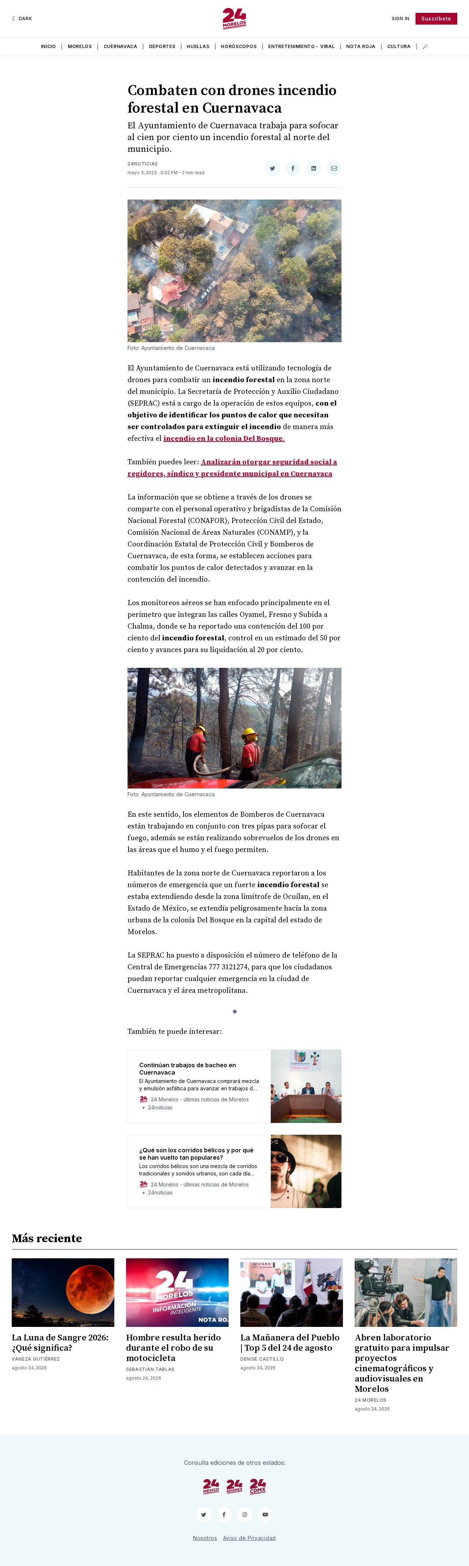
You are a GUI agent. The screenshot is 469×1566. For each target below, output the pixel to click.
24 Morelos (371, 1400)
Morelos (80, 46)
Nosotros (205, 1538)
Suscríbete (436, 18)
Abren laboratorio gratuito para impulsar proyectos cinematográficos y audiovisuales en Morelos (402, 1363)
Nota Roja (360, 46)
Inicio (48, 46)
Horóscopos (238, 46)
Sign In (401, 18)
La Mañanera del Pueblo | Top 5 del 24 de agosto (290, 1343)
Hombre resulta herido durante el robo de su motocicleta (173, 1348)
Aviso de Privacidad (249, 1538)
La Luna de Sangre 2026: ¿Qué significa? (60, 1343)
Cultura (399, 46)
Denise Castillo (262, 1359)
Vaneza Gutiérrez (36, 1359)
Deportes (162, 46)
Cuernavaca (120, 46)
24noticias (143, 164)
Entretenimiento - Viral (301, 46)
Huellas (198, 46)
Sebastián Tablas (150, 1369)
